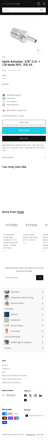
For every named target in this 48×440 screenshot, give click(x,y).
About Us (5, 365)
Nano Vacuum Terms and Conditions (14, 376)
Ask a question (8, 157)
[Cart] (39, 4)
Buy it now (24, 138)
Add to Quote (24, 130)
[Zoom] (38, 50)
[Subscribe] (39, 277)
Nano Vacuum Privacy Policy (12, 379)
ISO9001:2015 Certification (11, 383)
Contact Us (6, 369)
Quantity (5, 84)
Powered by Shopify (33, 434)
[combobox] (24, 10)
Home (4, 57)
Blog (3, 372)
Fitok (4, 70)
